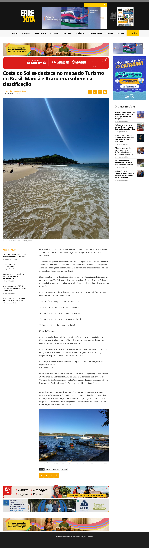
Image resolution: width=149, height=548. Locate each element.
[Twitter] (95, 92)
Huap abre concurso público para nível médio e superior (14, 299)
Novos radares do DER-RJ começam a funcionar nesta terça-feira (14, 288)
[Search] (104, 5)
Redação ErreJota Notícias (16, 91)
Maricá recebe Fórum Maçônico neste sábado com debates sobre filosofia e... (124, 138)
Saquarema (55, 469)
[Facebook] (90, 92)
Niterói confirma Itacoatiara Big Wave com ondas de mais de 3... (125, 162)
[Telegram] (105, 92)
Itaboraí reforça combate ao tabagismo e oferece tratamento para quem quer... (124, 174)
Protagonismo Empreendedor (9, 265)
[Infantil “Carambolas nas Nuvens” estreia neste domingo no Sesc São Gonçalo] (140, 114)
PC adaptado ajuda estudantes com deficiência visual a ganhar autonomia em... (125, 151)
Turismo (64, 469)
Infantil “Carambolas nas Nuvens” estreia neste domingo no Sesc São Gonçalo (125, 115)
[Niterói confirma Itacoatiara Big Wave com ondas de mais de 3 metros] (140, 163)
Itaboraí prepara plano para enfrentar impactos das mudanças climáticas (125, 127)
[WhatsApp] (100, 92)
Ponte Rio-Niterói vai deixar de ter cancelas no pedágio (14, 255)
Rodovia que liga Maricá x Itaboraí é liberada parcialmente (13, 276)
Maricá (48, 469)
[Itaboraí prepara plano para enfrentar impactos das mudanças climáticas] (140, 127)
